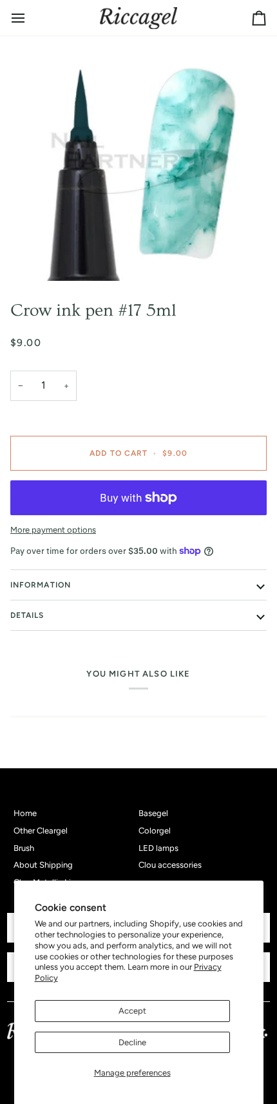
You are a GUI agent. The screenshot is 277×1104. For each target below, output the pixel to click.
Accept (132, 1011)
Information (40, 584)
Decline (132, 1042)
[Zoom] (138, 163)
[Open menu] (29, 18)
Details (27, 615)
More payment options (53, 530)
